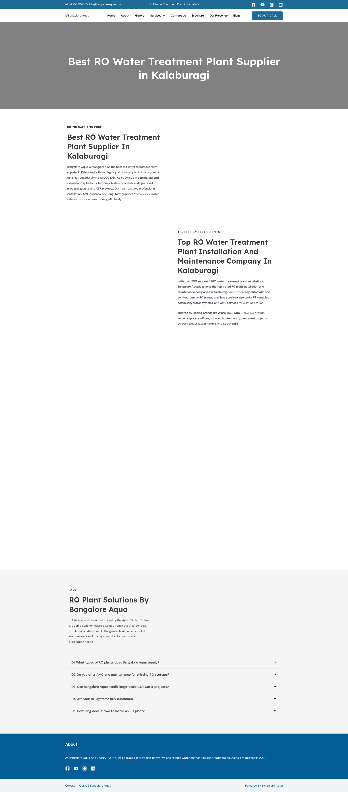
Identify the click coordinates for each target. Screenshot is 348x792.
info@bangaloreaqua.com (105, 4)
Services (155, 15)
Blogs (237, 15)
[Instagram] (272, 5)
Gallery (139, 15)
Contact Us (178, 15)
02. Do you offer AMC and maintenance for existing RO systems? (120, 674)
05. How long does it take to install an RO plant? (108, 711)
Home (111, 15)
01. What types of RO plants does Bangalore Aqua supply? (115, 662)
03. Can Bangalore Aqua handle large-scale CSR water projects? (120, 687)
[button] (163, 15)
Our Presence (219, 15)
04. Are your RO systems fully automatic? (102, 699)
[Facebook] (253, 5)
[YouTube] (262, 5)
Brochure (198, 15)
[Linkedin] (281, 5)
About (125, 15)
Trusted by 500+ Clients (199, 232)
